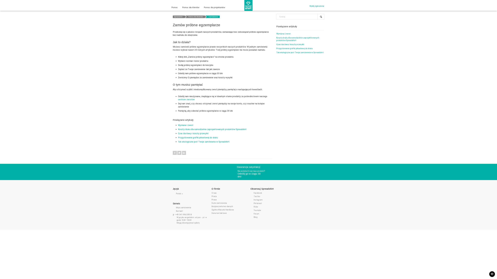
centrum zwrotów (186, 99)
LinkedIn (184, 153)
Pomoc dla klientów (190, 7)
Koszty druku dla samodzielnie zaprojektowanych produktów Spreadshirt (212, 129)
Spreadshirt (178, 17)
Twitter (179, 153)
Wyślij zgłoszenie (316, 6)
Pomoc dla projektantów (214, 7)
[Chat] (492, 274)
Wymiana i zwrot (185, 125)
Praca (214, 196)
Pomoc (174, 7)
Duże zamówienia (219, 203)
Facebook (175, 153)
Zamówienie (213, 17)
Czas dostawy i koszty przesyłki (193, 133)
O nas (214, 193)
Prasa (214, 200)
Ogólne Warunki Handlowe (223, 210)
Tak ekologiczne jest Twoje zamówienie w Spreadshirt (203, 142)
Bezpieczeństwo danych (222, 206)
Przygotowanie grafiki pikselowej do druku (198, 137)
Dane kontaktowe (219, 213)
